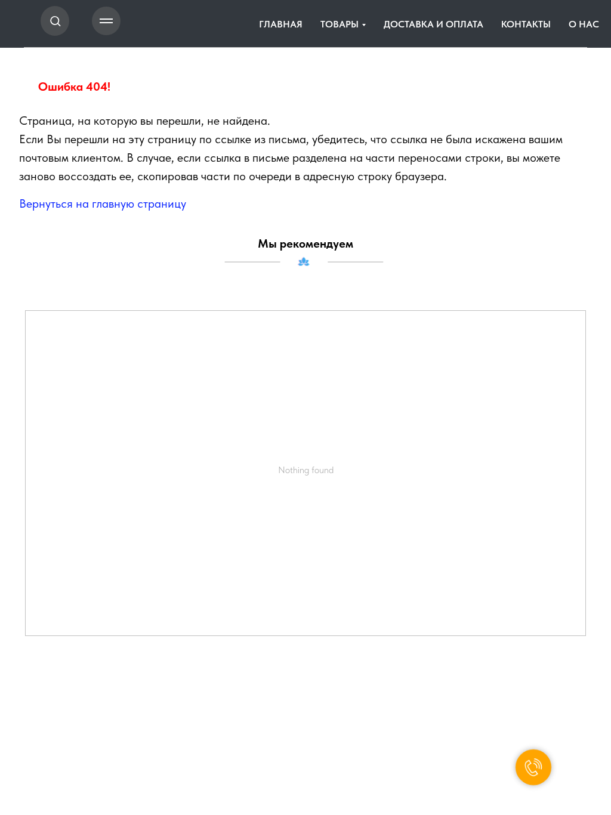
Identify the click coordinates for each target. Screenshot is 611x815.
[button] (55, 20)
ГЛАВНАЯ (281, 24)
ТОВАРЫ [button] (339, 24)
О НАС (584, 24)
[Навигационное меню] (106, 20)
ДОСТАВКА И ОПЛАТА (433, 24)
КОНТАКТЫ (526, 24)
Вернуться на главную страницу (102, 203)
